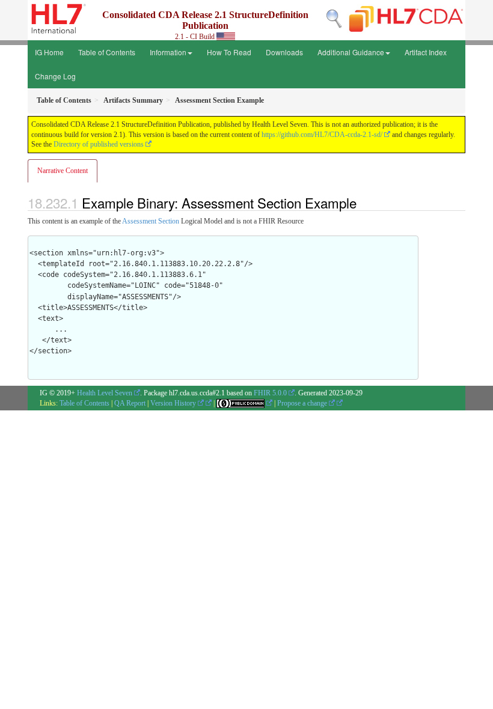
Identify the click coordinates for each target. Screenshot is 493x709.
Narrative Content (62, 170)
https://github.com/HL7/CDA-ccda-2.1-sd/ (322, 134)
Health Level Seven (104, 393)
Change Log (55, 76)
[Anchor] (363, 202)
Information (168, 52)
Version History (174, 403)
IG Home (49, 52)
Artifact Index (426, 52)
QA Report (129, 403)
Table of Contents (106, 52)
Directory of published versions (99, 144)
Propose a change (303, 403)
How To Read (229, 52)
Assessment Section (150, 221)
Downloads (284, 52)
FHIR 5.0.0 (270, 393)
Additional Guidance (350, 52)
